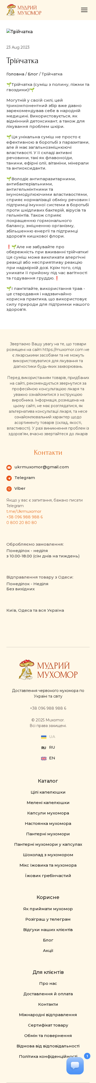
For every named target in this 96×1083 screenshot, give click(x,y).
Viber (20, 488)
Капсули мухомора (48, 813)
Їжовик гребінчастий (48, 875)
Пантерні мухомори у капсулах (48, 844)
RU (52, 747)
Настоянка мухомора (48, 823)
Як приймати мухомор (48, 908)
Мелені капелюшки (48, 802)
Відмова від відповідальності (48, 1045)
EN (52, 757)
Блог (33, 73)
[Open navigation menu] (84, 10)
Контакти (48, 1004)
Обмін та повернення (48, 1035)
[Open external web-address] (43, 748)
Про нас (48, 983)
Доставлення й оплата (48, 993)
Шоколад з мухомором (48, 854)
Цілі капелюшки (48, 792)
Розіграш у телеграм (48, 919)
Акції (48, 950)
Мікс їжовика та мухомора (48, 865)
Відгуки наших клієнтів (48, 929)
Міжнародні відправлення (48, 1014)
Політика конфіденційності (48, 1056)
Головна (15, 73)
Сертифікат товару (48, 1025)
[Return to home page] (23, 10)
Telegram (24, 477)
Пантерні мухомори (48, 833)
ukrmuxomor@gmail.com (41, 466)
